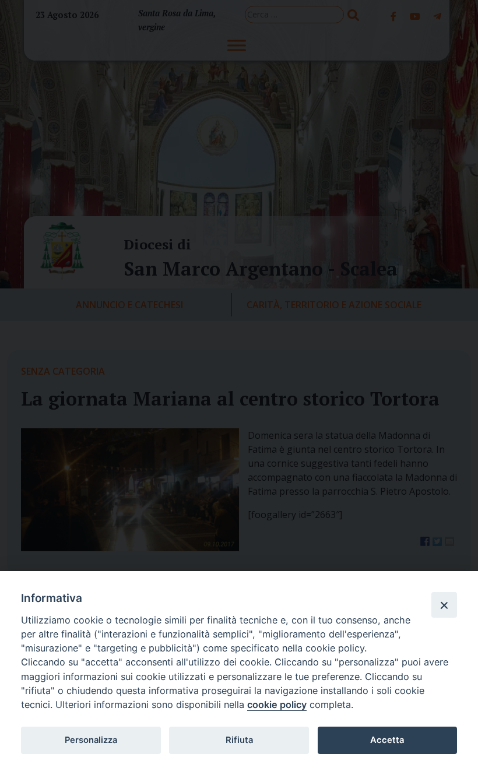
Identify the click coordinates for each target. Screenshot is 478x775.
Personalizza (91, 740)
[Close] (444, 605)
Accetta (387, 740)
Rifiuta (239, 740)
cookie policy (277, 704)
